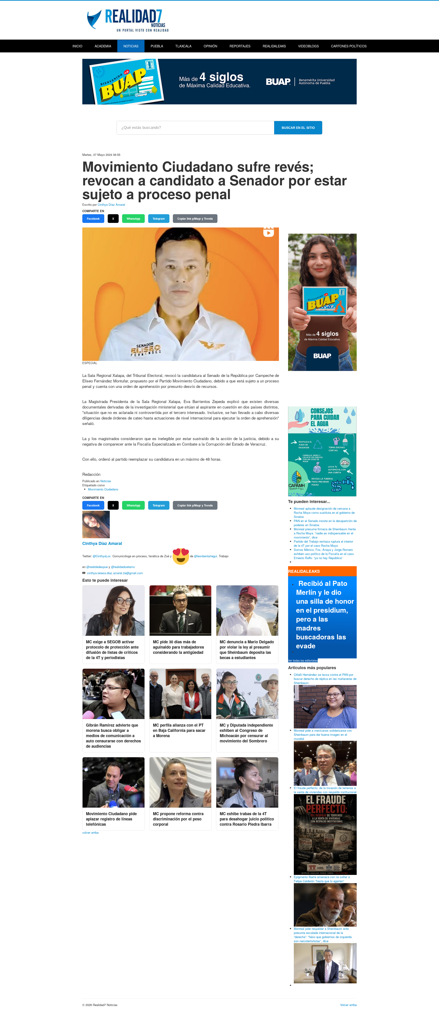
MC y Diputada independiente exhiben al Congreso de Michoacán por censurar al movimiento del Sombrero (246, 733)
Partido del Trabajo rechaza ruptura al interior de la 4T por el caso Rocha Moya (323, 543)
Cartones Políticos (349, 46)
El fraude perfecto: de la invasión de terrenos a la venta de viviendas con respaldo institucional (325, 790)
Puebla (157, 46)
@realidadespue (97, 567)
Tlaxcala (183, 46)
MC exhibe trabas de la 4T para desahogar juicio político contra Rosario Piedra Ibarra (247, 819)
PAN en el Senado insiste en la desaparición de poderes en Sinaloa (325, 523)
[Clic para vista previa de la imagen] (180, 294)
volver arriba (90, 832)
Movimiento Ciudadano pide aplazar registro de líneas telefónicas (111, 819)
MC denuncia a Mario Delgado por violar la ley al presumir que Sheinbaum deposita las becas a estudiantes (247, 649)
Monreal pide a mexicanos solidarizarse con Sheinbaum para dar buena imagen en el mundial (323, 734)
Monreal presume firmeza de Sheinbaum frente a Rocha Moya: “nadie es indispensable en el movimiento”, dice (325, 533)
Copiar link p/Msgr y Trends (195, 218)
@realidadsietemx (123, 567)
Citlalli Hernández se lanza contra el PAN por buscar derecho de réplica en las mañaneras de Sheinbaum (325, 678)
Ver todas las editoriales (303, 660)
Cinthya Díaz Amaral (111, 204)
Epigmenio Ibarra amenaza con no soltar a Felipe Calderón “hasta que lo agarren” (322, 879)
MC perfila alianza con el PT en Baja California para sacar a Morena (179, 730)
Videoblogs (308, 46)
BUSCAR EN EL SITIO (298, 128)
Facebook (93, 218)
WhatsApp (133, 218)
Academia (103, 46)
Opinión (210, 46)
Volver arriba (348, 1005)
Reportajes (240, 46)
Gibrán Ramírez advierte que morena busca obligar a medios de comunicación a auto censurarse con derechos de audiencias (113, 735)
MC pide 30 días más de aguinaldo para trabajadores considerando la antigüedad (178, 647)
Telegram (159, 218)
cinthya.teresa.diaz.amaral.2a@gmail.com (115, 573)
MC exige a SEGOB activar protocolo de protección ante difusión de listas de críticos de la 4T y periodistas (112, 649)
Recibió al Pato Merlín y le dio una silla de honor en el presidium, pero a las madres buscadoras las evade (325, 614)
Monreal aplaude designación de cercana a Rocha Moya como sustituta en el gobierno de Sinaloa (324, 512)
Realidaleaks (274, 46)
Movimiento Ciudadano (103, 489)
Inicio (77, 46)
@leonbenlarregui (205, 556)
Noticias (130, 46)
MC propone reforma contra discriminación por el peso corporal (178, 819)
